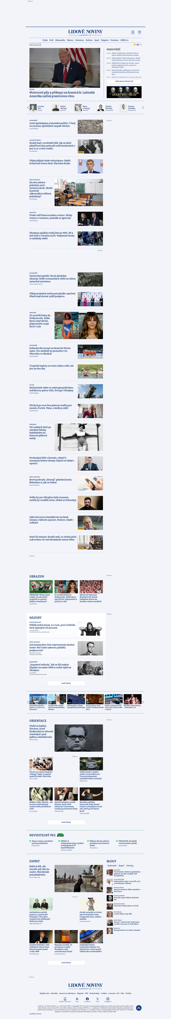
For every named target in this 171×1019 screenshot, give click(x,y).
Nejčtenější (112, 866)
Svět (52, 40)
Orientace (79, 40)
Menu (139, 33)
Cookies (104, 993)
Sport (96, 40)
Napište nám (44, 993)
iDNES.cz (124, 40)
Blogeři (121, 866)
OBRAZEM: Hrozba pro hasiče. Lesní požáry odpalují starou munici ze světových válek (125, 65)
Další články (66, 683)
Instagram (107, 1001)
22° (138, 45)
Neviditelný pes (42, 835)
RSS (77, 1001)
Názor (31, 89)
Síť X (97, 1001)
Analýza (32, 212)
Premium (114, 40)
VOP (86, 993)
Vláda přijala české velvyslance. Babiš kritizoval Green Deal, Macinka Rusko (126, 59)
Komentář (33, 120)
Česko (45, 40)
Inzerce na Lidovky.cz (67, 993)
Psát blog (129, 866)
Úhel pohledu (34, 180)
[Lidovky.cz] (85, 32)
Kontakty (54, 993)
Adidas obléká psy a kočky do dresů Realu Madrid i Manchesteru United (125, 54)
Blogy (111, 861)
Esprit (34, 861)
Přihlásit (133, 33)
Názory (70, 40)
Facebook (87, 1001)
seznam (112, 993)
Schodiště (33, 273)
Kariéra (128, 993)
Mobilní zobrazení (65, 1001)
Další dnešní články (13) (124, 81)
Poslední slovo (35, 622)
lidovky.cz (85, 986)
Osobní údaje (94, 993)
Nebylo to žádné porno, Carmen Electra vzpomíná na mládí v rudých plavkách (126, 78)
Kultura (89, 40)
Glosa (31, 385)
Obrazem (32, 312)
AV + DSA (120, 993)
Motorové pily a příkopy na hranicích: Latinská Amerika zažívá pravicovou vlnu (126, 72)
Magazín (105, 40)
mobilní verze (35, 1014)
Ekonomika (60, 40)
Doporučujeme (35, 140)
